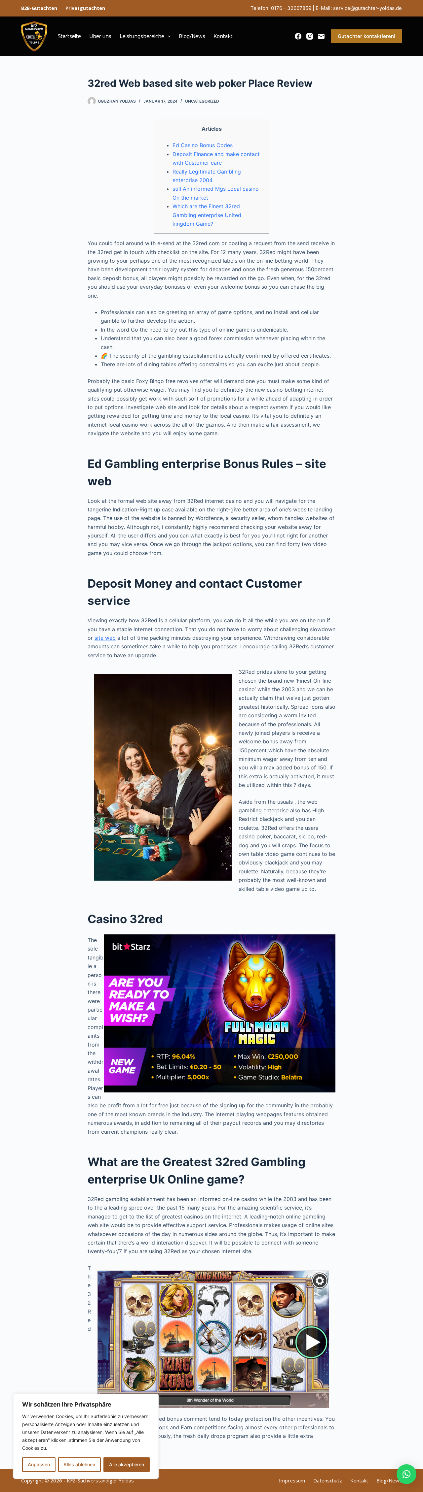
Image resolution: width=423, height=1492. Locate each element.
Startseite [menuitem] (69, 36)
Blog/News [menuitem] (192, 36)
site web (105, 637)
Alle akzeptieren (126, 1464)
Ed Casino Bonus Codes (203, 145)
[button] (406, 1474)
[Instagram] (309, 36)
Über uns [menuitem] (100, 36)
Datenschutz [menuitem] (327, 1480)
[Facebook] (298, 36)
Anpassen (39, 1464)
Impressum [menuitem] (292, 1480)
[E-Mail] (321, 36)
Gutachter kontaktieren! (366, 36)
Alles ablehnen (79, 1464)
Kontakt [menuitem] (223, 36)
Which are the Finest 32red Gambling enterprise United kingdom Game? (207, 215)
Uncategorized (202, 101)
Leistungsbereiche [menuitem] (142, 36)
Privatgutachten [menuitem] (85, 8)
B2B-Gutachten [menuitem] (39, 8)
